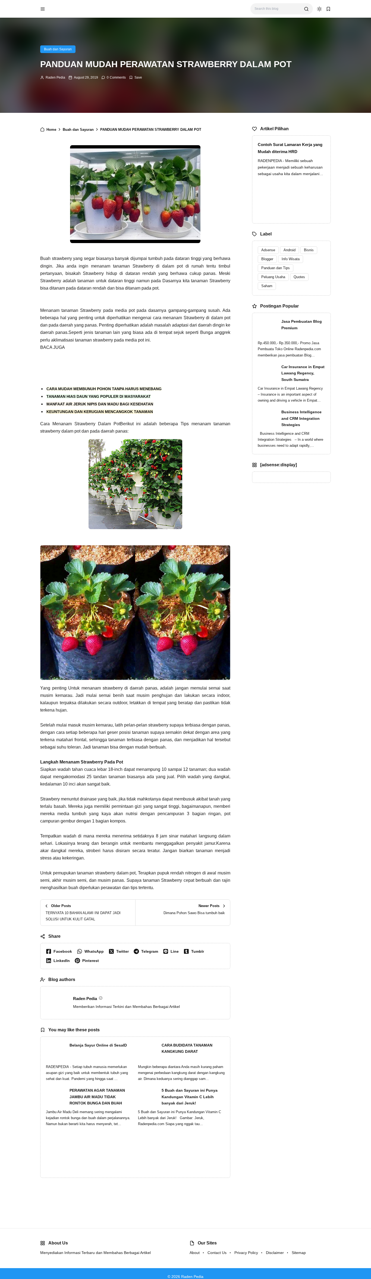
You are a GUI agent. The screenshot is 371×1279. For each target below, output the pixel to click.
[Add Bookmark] (135, 77)
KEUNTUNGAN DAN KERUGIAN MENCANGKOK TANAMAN (99, 411)
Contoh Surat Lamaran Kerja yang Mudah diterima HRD (290, 148)
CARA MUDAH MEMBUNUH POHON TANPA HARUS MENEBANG (104, 389)
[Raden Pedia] (69, 8)
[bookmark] (328, 9)
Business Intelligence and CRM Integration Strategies (301, 418)
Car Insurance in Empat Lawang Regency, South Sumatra (303, 373)
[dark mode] (319, 9)
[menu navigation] (42, 9)
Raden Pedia (55, 77)
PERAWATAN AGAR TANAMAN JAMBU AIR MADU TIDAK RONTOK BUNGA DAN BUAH (97, 1097)
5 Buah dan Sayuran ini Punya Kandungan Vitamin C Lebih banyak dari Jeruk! (190, 1097)
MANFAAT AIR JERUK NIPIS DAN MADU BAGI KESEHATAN (99, 404)
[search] (306, 9)
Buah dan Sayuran (58, 49)
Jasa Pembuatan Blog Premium (301, 324)
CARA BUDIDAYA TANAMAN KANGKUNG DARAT (187, 1048)
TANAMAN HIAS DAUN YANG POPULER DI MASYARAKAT (98, 396)
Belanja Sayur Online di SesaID (98, 1045)
